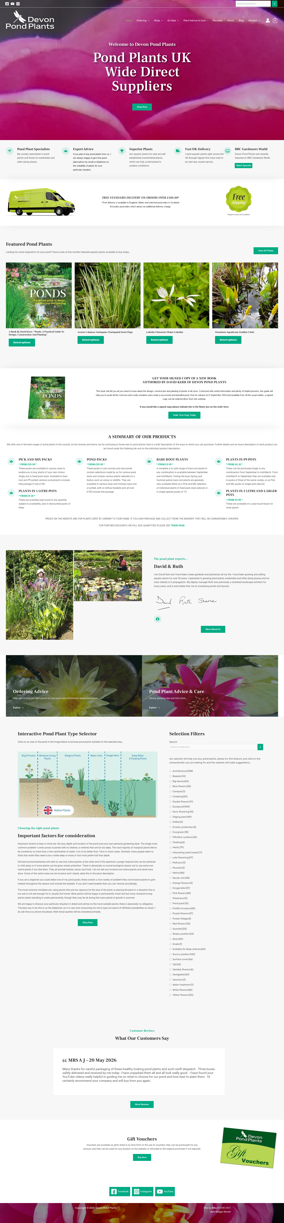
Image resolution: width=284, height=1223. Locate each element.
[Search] (274, 4)
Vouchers (179, 979)
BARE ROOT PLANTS (172, 459)
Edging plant (182, 816)
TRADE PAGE (178, 525)
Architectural (183, 771)
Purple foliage (182, 918)
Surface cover (183, 959)
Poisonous (180, 898)
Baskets (179, 776)
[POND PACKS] (79, 461)
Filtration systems (185, 837)
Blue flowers (182, 786)
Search (173, 741)
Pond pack (180, 903)
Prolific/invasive (184, 908)
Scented (180, 928)
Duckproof (181, 806)
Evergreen (180, 832)
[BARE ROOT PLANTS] (149, 461)
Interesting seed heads (187, 852)
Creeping (180, 796)
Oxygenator (181, 888)
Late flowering (183, 857)
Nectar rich (181, 878)
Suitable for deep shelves (189, 949)
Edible (178, 821)
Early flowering (183, 811)
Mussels (179, 867)
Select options (21, 342)
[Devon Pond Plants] (31, 20)
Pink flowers (182, 893)
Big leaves (181, 781)
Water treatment (183, 984)
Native (178, 872)
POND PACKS (97, 459)
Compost (179, 791)
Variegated (181, 974)
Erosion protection (184, 827)
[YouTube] (12, 4)
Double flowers (183, 801)
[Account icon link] (268, 20)
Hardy (178, 847)
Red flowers (181, 923)
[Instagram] (18, 4)
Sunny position (184, 954)
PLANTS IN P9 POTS (241, 459)
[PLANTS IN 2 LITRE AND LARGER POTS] (218, 493)
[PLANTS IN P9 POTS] (218, 461)
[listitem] (29, 784)
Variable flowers (183, 969)
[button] (147, 20)
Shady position (183, 933)
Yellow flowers (183, 994)
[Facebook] (7, 4)
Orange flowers (183, 883)
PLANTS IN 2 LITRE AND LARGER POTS (251, 493)
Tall (177, 964)
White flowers (182, 989)
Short (178, 939)
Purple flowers (183, 913)
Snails (177, 944)
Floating (179, 842)
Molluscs (179, 862)
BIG (214, 1208)
